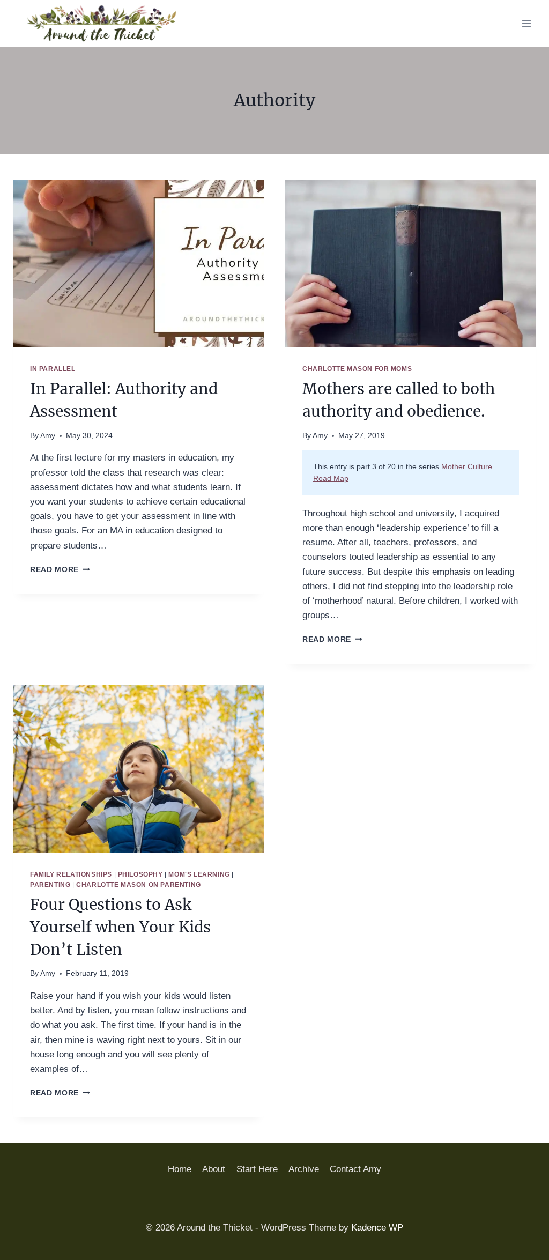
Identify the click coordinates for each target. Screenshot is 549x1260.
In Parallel (53, 369)
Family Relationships (71, 874)
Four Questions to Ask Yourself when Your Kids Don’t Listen (120, 927)
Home (179, 1169)
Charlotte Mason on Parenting (138, 884)
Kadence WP (377, 1227)
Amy (47, 436)
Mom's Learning (198, 874)
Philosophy (140, 874)
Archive (303, 1169)
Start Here (257, 1169)
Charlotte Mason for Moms (357, 369)
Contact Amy (355, 1169)
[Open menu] (526, 23)
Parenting (50, 884)
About (213, 1169)
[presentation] (138, 263)
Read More (60, 570)
